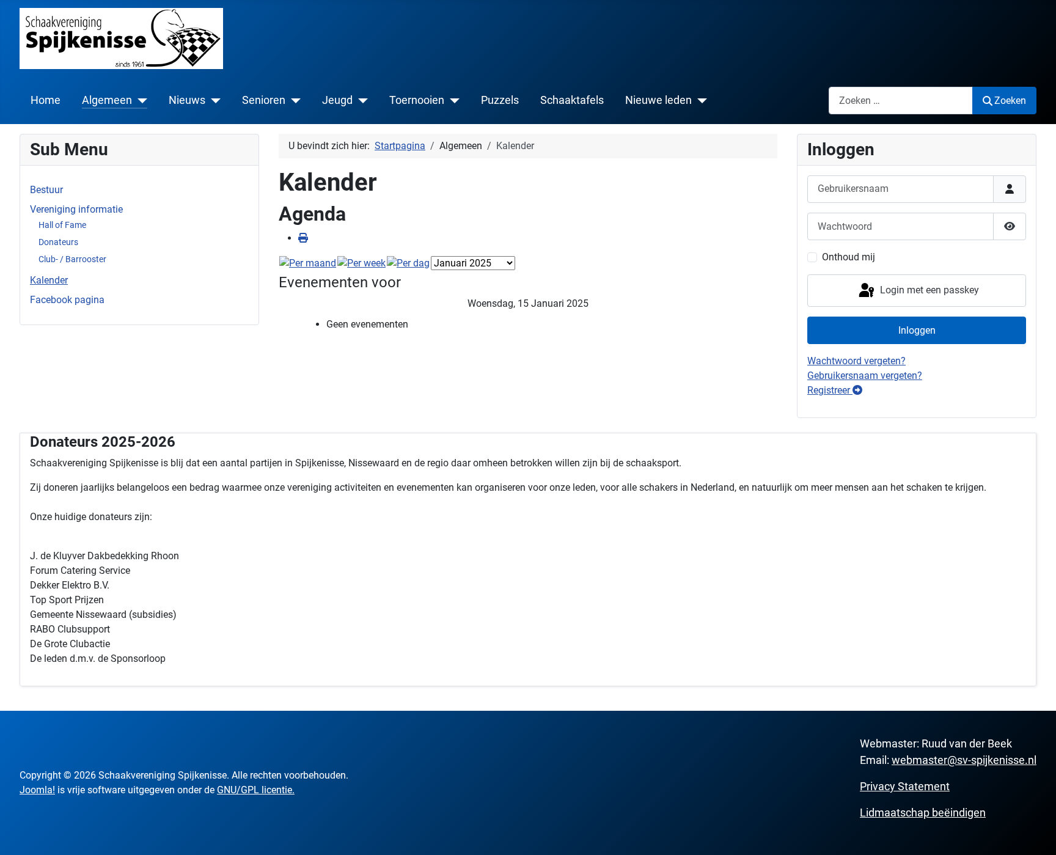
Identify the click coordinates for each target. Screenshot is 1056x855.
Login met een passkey (928, 290)
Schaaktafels (572, 100)
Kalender (49, 280)
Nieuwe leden (658, 100)
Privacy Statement (905, 786)
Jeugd (337, 100)
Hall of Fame (62, 225)
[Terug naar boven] (1034, 832)
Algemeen (107, 100)
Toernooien (416, 100)
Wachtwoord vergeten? (856, 361)
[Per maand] (307, 263)
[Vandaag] (408, 263)
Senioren (263, 100)
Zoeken (1010, 100)
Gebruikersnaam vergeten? (864, 375)
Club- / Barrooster (72, 259)
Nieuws (187, 100)
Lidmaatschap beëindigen (923, 812)
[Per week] (361, 263)
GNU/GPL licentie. (256, 790)
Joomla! (37, 790)
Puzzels (500, 100)
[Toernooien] (452, 100)
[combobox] (901, 100)
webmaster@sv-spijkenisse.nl (964, 760)
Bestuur (46, 190)
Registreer (830, 390)
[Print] (303, 238)
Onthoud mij (848, 257)
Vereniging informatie (76, 209)
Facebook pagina (67, 300)
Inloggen (917, 330)
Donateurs (58, 242)
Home (46, 100)
